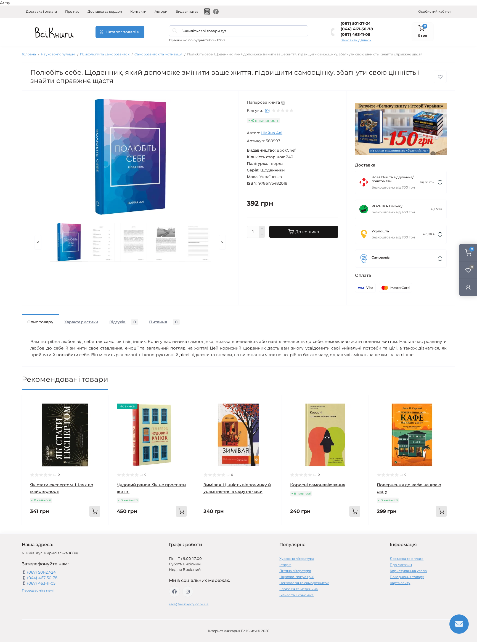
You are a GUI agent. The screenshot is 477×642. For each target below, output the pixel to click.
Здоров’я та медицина (298, 589)
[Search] (175, 30)
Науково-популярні (58, 54)
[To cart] (94, 511)
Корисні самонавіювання (317, 484)
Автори (161, 11)
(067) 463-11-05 (355, 34)
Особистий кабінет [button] (434, 11)
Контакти (138, 11)
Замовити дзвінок (356, 40)
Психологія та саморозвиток (104, 54)
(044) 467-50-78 (357, 28)
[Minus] (262, 235)
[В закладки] (440, 77)
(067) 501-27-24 (356, 23)
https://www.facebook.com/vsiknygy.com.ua (174, 591)
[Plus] (262, 229)
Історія (285, 565)
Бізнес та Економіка (296, 595)
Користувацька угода (408, 571)
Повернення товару (407, 577)
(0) (267, 110)
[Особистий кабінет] (468, 287)
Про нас (72, 11)
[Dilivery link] (440, 182)
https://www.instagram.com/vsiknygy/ (187, 591)
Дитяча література (295, 571)
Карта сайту (400, 583)
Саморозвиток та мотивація (158, 54)
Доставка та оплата (406, 559)
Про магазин (401, 565)
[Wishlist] (100, 414)
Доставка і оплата (41, 11)
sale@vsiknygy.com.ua (188, 604)
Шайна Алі (271, 132)
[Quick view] (100, 403)
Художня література (296, 559)
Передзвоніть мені (38, 590)
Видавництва (187, 11)
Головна (29, 54)
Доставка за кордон (105, 11)
